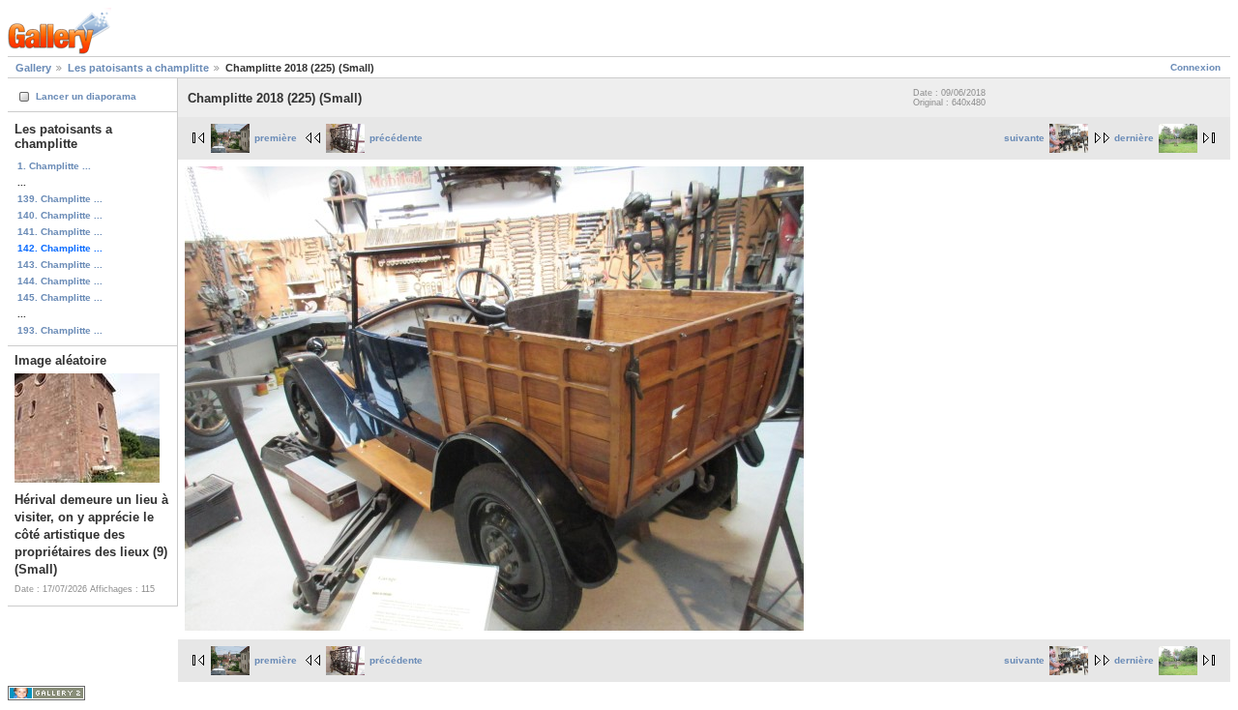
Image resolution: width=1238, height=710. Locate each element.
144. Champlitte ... (60, 281)
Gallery (33, 68)
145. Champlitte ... (60, 297)
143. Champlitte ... (60, 264)
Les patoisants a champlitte (138, 68)
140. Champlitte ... (60, 215)
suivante (1024, 138)
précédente (396, 138)
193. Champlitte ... (60, 330)
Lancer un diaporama (86, 96)
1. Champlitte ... (54, 166)
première (275, 138)
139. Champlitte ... (60, 198)
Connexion (1195, 67)
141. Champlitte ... (60, 231)
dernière (1134, 138)
